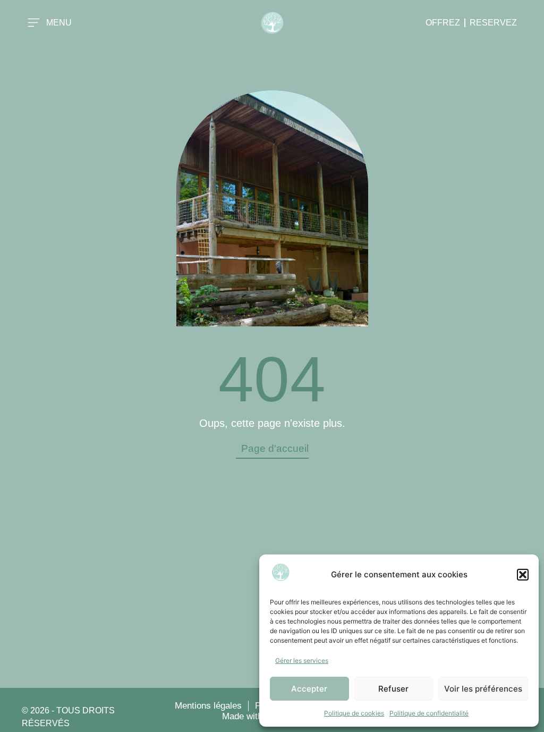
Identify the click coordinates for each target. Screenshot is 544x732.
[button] (522, 574)
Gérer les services (301, 660)
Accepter (309, 689)
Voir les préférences (483, 689)
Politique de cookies (354, 713)
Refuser (393, 689)
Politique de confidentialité (429, 713)
